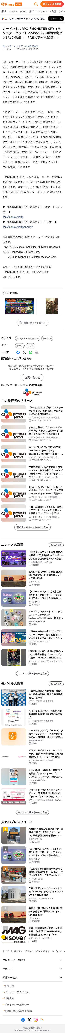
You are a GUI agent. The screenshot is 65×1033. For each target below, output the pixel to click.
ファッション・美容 (46, 11)
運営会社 (8, 986)
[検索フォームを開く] (36, 4)
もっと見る (56, 545)
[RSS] (42, 1020)
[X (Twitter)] (24, 352)
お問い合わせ (32, 377)
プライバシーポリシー (16, 1004)
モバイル (47, 338)
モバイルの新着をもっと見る (32, 812)
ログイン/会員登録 (52, 4)
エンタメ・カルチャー (28, 338)
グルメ (23, 11)
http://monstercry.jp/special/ (18, 227)
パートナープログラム (16, 992)
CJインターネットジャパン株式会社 (20, 46)
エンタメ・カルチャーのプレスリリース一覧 (36, 951)
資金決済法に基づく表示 (17, 1011)
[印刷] (36, 352)
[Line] (30, 352)
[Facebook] (18, 352)
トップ (6, 951)
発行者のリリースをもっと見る (32, 527)
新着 (4, 11)
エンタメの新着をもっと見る (32, 673)
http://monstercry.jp (13, 217)
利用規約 (8, 998)
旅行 (31, 11)
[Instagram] (36, 1020)
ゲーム (20, 345)
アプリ (30, 345)
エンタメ (13, 11)
